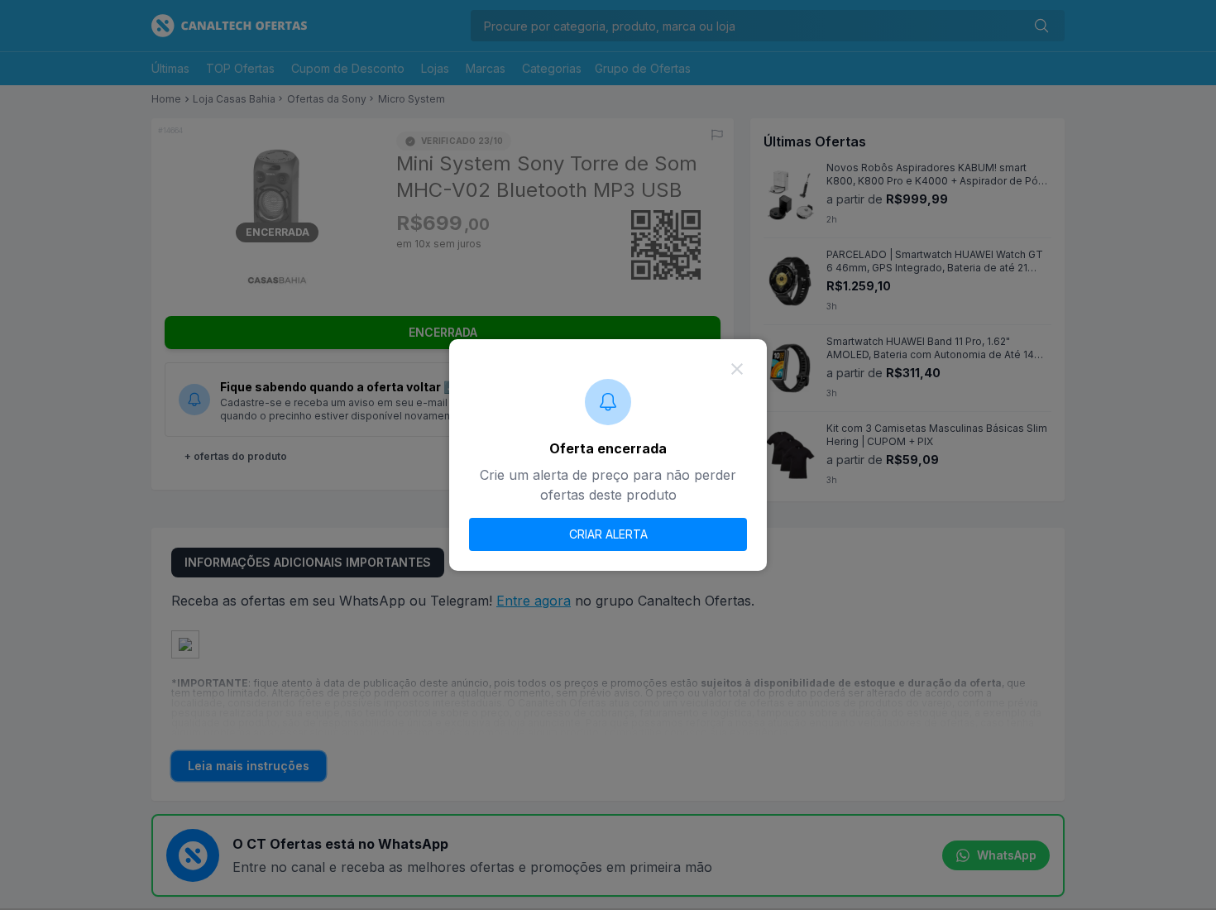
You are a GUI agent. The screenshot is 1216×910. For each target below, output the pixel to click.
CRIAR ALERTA (608, 534)
